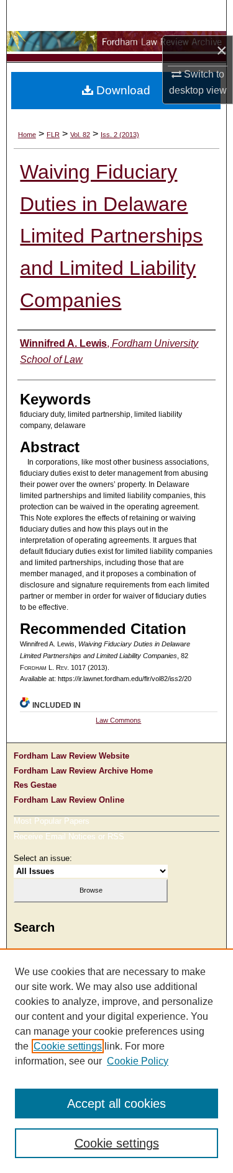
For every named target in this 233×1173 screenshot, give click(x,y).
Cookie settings (68, 1046)
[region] (116, 1060)
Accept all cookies (116, 1103)
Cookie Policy (137, 1061)
